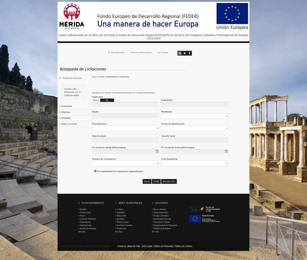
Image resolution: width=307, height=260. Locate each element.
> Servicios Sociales (124, 225)
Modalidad (166, 112)
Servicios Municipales (141, 53)
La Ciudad (163, 53)
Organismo (97, 97)
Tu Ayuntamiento (116, 53)
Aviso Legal (147, 246)
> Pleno (81, 216)
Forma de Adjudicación (173, 124)
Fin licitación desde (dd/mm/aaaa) (109, 147)
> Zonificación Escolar (161, 219)
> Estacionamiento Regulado (164, 225)
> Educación (120, 216)
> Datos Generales (160, 212)
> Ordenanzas (84, 222)
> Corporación (84, 212)
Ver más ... (82, 232)
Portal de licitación (72, 78)
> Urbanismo (120, 228)
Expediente (166, 100)
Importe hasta (168, 136)
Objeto (95, 112)
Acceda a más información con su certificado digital (72, 92)
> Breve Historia (159, 209)
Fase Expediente (169, 159)
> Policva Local (121, 222)
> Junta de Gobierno (87, 219)
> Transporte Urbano (161, 222)
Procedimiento (99, 124)
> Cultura (119, 209)
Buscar (96, 100)
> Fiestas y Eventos (160, 216)
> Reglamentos (85, 225)
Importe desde (99, 136)
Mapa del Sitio (134, 246)
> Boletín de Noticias (87, 228)
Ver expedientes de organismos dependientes (120, 171)
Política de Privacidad (164, 246)
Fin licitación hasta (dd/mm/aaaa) (177, 147)
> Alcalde (82, 209)
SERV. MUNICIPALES (130, 203)
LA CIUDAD (161, 203)
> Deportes (120, 212)
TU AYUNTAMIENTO (93, 203)
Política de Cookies (184, 246)
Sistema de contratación (104, 159)
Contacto (122, 246)
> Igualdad (119, 219)
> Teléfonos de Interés (161, 228)
